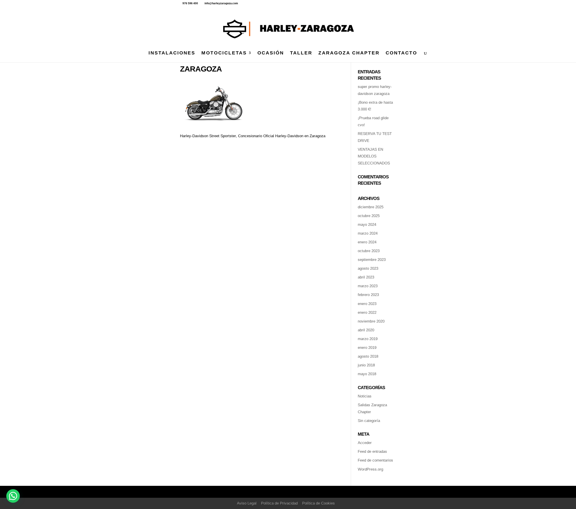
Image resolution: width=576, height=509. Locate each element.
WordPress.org (370, 469)
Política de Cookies (318, 503)
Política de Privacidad (279, 503)
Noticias (364, 396)
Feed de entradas (372, 451)
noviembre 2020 (371, 321)
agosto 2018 (368, 356)
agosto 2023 (368, 268)
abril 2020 (366, 330)
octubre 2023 (369, 251)
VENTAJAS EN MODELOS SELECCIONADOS (374, 156)
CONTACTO (401, 53)
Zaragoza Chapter (349, 53)
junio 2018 (366, 365)
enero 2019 (367, 347)
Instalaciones (171, 53)
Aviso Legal (246, 503)
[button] (13, 496)
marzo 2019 (368, 339)
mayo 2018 (367, 374)
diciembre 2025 (370, 207)
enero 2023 (367, 304)
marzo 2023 (368, 286)
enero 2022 (367, 312)
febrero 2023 (368, 295)
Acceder (365, 443)
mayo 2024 (367, 224)
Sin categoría (369, 421)
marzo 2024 (368, 233)
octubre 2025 (369, 216)
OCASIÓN (270, 53)
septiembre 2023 (372, 260)
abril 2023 (366, 277)
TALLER (301, 53)
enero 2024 (367, 242)
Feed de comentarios (375, 460)
